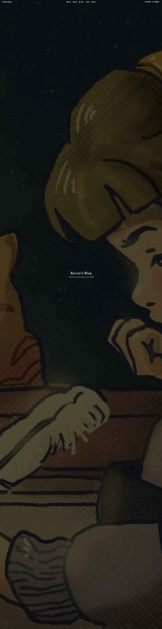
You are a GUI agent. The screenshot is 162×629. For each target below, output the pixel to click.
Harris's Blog (7, 2)
